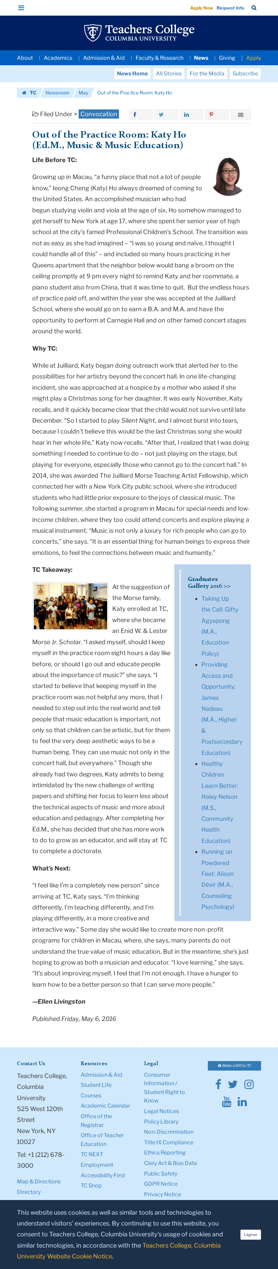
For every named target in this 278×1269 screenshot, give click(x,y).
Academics (58, 58)
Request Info (230, 8)
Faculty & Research (159, 58)
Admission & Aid (104, 58)
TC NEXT (92, 1154)
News (201, 58)
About (25, 58)
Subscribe (245, 73)
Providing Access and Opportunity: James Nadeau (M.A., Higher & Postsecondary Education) (221, 708)
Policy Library (161, 1121)
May (83, 92)
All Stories (169, 73)
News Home (132, 73)
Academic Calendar (105, 1106)
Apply (253, 58)
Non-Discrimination (169, 1132)
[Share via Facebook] (141, 114)
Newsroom (57, 92)
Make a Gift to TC (237, 1065)
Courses (91, 1095)
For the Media (207, 73)
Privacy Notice (162, 1194)
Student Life (96, 1085)
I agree (250, 1234)
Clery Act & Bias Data (170, 1163)
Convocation (98, 114)
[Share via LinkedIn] (191, 114)
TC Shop (91, 1185)
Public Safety (160, 1173)
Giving (227, 58)
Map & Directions (39, 1181)
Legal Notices (161, 1111)
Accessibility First (103, 1175)
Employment (97, 1165)
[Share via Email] (241, 114)
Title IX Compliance (168, 1142)
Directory (29, 1192)
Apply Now (201, 8)
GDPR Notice (161, 1184)
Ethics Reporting (165, 1152)
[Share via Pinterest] (217, 114)
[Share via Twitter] (166, 114)
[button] (21, 8)
